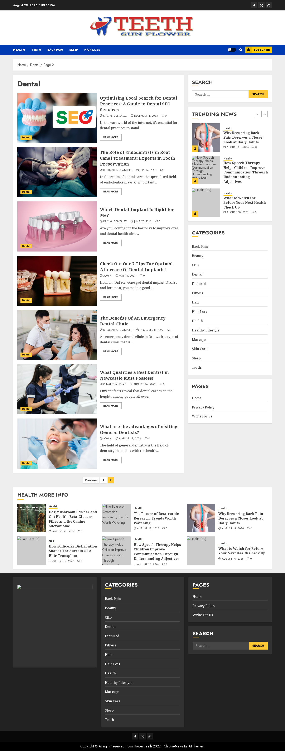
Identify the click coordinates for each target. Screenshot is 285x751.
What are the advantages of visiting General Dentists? (139, 429)
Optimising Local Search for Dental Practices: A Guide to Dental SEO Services (138, 104)
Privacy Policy (203, 407)
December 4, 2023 (146, 116)
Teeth (36, 50)
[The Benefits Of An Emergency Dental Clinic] (57, 335)
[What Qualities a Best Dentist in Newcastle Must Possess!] (57, 389)
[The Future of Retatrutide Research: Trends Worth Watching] (116, 518)
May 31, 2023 (127, 276)
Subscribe (262, 50)
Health (19, 50)
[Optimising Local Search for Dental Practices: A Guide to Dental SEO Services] (57, 118)
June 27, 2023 (142, 221)
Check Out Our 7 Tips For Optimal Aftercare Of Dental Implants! (136, 266)
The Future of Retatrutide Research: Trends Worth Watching (156, 518)
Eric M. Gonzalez (115, 116)
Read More (110, 137)
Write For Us (202, 416)
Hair (195, 302)
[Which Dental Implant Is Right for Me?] (57, 226)
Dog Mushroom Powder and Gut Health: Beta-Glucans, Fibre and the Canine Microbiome (73, 519)
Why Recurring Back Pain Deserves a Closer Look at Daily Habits (242, 137)
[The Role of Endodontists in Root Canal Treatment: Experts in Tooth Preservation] (57, 172)
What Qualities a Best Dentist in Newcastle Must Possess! (134, 375)
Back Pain (55, 50)
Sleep (73, 50)
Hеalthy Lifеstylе (205, 330)
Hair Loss (92, 50)
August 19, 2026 (63, 561)
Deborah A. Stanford (117, 170)
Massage (199, 339)
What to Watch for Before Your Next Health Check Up (244, 203)
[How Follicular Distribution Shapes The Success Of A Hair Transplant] (31, 550)
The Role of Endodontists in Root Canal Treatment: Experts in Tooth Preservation (137, 158)
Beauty (197, 255)
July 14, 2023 (148, 170)
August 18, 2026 (148, 564)
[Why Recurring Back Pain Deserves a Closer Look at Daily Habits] (206, 137)
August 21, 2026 (238, 147)
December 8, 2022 (151, 330)
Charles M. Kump (114, 384)
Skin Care (199, 348)
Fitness (197, 293)
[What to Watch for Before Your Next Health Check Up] (206, 202)
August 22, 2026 (63, 532)
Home (197, 398)
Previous (91, 480)
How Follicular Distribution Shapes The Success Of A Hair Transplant (73, 551)
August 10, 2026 (237, 212)
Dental (26, 137)
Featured (199, 283)
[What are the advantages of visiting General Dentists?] (57, 443)
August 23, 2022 (130, 438)
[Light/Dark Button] (232, 50)
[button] (240, 50)
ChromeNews (173, 746)
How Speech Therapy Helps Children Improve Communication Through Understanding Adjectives (245, 172)
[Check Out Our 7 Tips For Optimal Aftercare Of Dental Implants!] (57, 281)
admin (107, 276)
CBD (195, 265)
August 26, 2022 (145, 384)
